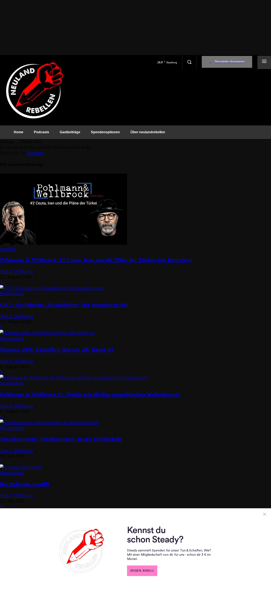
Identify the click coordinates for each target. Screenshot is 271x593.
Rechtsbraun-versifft (24, 484)
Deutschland (12, 293)
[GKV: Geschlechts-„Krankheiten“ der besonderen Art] (52, 287)
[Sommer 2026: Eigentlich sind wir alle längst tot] (47, 332)
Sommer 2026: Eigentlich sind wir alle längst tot (56, 349)
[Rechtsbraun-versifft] (21, 467)
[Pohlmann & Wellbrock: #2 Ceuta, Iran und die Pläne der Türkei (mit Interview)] (63, 243)
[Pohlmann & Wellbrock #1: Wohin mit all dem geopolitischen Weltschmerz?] (73, 377)
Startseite (35, 152)
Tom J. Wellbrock (16, 271)
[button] (189, 62)
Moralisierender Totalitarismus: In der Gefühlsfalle (61, 439)
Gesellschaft (11, 383)
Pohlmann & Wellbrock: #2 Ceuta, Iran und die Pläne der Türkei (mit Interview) (96, 260)
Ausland (8, 248)
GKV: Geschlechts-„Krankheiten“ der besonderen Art (64, 305)
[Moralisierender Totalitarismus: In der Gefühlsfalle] (49, 422)
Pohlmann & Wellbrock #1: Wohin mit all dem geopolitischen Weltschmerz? (90, 394)
